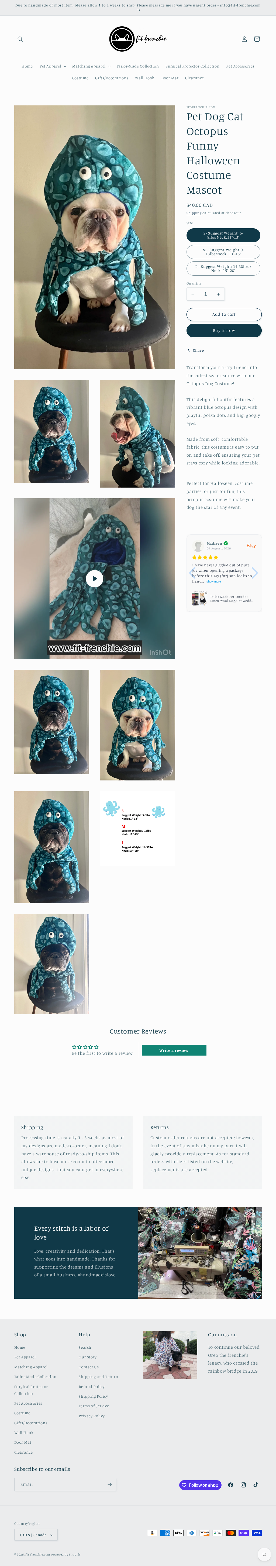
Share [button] (198, 350)
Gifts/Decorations (30, 1423)
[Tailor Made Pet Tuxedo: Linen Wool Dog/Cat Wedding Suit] (199, 598)
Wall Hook (24, 1432)
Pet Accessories (28, 1403)
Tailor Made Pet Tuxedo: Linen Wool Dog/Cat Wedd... (231, 599)
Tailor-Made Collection (35, 1376)
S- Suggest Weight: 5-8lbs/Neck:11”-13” (223, 235)
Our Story (88, 1357)
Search (85, 1347)
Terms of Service (94, 1406)
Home (20, 1347)
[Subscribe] (109, 1484)
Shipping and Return (98, 1376)
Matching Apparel (31, 1367)
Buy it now (224, 330)
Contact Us (89, 1367)
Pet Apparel (25, 1357)
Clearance (23, 1452)
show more (213, 581)
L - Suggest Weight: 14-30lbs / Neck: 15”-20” (223, 268)
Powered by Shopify (66, 1554)
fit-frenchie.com (37, 1554)
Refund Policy (92, 1386)
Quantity (194, 283)
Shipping (194, 213)
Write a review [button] (174, 1050)
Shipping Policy (93, 1396)
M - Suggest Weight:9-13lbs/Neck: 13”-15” (223, 251)
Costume (22, 1413)
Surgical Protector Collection (31, 1390)
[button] (20, 39)
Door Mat (23, 1442)
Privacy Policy (92, 1416)
